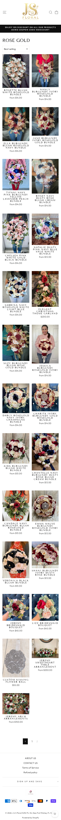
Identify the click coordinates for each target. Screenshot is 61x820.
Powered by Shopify (30, 817)
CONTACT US (30, 763)
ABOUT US (30, 758)
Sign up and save (30, 781)
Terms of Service (30, 767)
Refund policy (30, 772)
